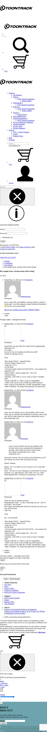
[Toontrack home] (16, 16)
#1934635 (29, 324)
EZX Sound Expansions (25, 105)
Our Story (7, 584)
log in (2, 560)
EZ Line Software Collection (23, 122)
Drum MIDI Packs (19, 116)
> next (2, 687)
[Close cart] (17, 662)
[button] (20, 52)
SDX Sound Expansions (25, 120)
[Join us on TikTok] (38, 611)
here (41, 731)
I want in (3, 723)
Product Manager (19, 128)
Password (3, 233)
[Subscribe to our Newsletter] (14, 613)
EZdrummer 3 (18, 103)
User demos (8, 265)
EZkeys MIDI (27, 111)
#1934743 (29, 422)
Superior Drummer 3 (20, 118)
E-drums (12, 140)
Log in (11, 183)
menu (2, 681)
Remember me (7, 237)
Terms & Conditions (11, 590)
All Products (17, 95)
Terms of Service (25, 247)
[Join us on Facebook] (12, 609)
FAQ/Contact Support (12, 598)
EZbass (15, 97)
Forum (15, 134)
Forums (7, 261)
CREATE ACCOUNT (8, 257)
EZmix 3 (16, 113)
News (6, 586)
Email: (2, 721)
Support (11, 130)
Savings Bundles (19, 124)
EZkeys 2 (16, 107)
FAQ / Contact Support (21, 132)
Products (12, 93)
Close (6, 579)
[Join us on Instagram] (29, 609)
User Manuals (9, 604)
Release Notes (18, 136)
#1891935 (29, 280)
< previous (3, 683)
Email (2, 229)
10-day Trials (17, 126)
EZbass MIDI (26, 101)
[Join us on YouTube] (11, 611)
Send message (14, 579)
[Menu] (5, 36)
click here (41, 632)
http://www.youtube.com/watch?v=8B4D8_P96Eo (21, 310)
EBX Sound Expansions (25, 99)
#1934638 (29, 390)
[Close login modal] (17, 196)
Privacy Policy (11, 247)
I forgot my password (7, 249)
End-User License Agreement (14, 592)
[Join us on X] (25, 611)
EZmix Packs (22, 114)
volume (2, 695)
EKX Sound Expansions (26, 109)
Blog (10, 138)
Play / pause (4, 685)
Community (8, 263)
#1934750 (29, 478)
